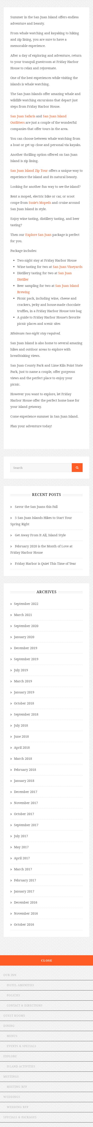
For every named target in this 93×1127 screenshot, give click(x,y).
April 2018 (22, 747)
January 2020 (24, 637)
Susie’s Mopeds (40, 202)
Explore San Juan (38, 234)
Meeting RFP (17, 1087)
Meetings (11, 1076)
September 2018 (26, 714)
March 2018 (23, 758)
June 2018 (21, 736)
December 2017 (25, 792)
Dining (9, 1026)
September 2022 (26, 604)
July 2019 (21, 670)
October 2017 (24, 814)
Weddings (11, 1097)
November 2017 (26, 803)
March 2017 (23, 869)
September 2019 (26, 659)
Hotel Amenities (20, 985)
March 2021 (23, 615)
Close (46, 960)
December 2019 (25, 648)
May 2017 (21, 847)
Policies (13, 995)
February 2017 (25, 880)
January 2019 (24, 692)
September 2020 (26, 626)
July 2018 (21, 725)
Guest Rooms (14, 1016)
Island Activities (21, 1066)
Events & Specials (21, 1046)
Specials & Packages (20, 1117)
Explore (10, 1056)
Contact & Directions (25, 1005)
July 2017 (21, 836)
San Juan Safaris (22, 116)
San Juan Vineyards (67, 267)
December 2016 (25, 902)
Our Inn (9, 975)
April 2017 (22, 858)
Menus (12, 1036)
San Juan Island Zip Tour (29, 170)
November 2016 (26, 913)
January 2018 (24, 780)
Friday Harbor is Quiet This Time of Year (45, 563)
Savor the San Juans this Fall (36, 506)
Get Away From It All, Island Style (40, 535)
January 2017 (24, 891)
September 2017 (26, 825)
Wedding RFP (17, 1107)
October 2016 (24, 924)
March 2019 (23, 681)
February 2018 (25, 769)
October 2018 (24, 703)
